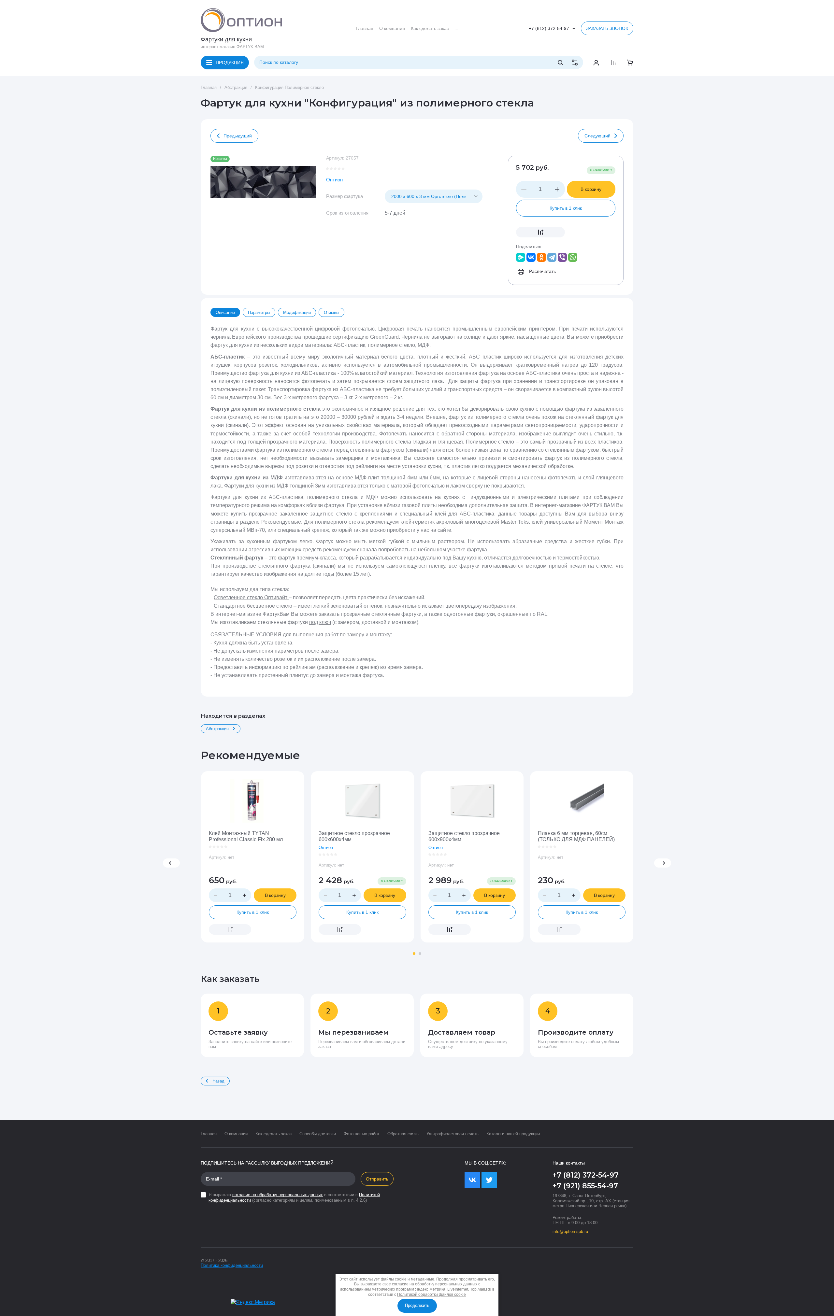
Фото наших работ (362, 1133)
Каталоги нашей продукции (513, 1133)
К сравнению (540, 232)
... (456, 28)
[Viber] (562, 257)
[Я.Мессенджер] (520, 257)
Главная (209, 87)
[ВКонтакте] (531, 257)
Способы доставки (317, 1133)
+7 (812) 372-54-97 (549, 28)
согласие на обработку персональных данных (277, 1194)
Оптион (334, 179)
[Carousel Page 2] (420, 953)
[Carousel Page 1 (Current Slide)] (414, 953)
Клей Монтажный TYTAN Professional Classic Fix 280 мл (246, 836)
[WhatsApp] (572, 257)
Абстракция (235, 87)
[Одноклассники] (541, 257)
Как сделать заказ (273, 1133)
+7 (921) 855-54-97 (585, 1186)
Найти (560, 62)
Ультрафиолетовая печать (452, 1133)
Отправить (377, 1179)
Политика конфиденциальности (232, 1265)
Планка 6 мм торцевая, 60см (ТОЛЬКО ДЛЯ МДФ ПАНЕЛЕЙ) (576, 836)
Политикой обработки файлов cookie (431, 1294)
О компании (236, 1133)
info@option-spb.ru (570, 1231)
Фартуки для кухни (226, 39)
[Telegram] (551, 257)
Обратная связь (403, 1133)
